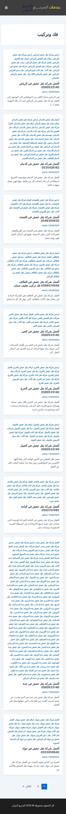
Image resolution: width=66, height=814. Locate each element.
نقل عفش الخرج (46, 383)
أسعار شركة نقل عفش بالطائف (46, 253)
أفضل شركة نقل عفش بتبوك (47, 720)
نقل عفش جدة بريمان (50, 666)
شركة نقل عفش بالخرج (18, 375)
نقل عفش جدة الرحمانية (23, 604)
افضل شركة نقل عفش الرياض (38, 62)
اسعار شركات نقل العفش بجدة (27, 546)
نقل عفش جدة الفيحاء (18, 635)
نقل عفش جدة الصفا (17, 628)
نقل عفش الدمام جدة (44, 139)
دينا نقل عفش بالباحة (50, 485)
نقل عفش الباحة (15, 489)
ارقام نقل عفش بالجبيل (22, 424)
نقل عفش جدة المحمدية (39, 643)
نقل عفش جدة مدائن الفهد (29, 674)
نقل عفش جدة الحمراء (41, 597)
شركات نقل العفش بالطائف (40, 261)
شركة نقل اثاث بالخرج (38, 375)
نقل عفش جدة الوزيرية (41, 663)
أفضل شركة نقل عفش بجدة (47, 542)
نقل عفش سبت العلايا (36, 497)
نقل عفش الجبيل (38, 440)
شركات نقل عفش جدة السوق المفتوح (29, 554)
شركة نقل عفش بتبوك (36, 731)
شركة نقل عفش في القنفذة (25, 208)
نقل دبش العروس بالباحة (33, 489)
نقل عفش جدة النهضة (35, 659)
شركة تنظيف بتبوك (23, 727)
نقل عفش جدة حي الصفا (39, 670)
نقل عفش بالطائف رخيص (36, 272)
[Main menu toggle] (6, 7)
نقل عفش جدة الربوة (34, 600)
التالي (27, 786)
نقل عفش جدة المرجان (18, 643)
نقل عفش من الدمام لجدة (32, 147)
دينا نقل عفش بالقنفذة (41, 204)
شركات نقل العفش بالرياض (39, 66)
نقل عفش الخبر (39, 326)
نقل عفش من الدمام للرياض (36, 154)
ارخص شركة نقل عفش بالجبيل (46, 424)
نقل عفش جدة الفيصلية (49, 639)
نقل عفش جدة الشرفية (28, 624)
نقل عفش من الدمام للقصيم (34, 158)
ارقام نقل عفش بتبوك (25, 720)
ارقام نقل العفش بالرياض (40, 58)
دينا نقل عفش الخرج (29, 371)
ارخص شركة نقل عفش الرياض (46, 55)
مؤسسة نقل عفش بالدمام (41, 135)
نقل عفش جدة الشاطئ (49, 624)
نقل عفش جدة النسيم (23, 655)
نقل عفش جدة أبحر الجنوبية (30, 570)
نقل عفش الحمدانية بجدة (23, 566)
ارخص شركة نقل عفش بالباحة (46, 482)
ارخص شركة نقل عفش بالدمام (25, 119)
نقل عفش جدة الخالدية (21, 597)
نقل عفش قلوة (19, 497)
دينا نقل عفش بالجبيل (24, 428)
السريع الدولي (27, 7)
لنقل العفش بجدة (21, 562)
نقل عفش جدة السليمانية (41, 620)
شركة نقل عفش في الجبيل (41, 436)
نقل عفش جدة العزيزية (49, 632)
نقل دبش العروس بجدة (44, 566)
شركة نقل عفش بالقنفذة (48, 208)
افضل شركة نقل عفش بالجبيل (46, 428)
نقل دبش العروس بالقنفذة (43, 211)
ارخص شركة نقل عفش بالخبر (47, 314)
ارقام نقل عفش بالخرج (23, 367)
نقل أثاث (48, 70)
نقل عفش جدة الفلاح (38, 635)
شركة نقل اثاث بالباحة (31, 485)
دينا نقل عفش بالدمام (29, 127)
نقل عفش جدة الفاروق (29, 632)
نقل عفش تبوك (22, 735)
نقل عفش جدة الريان (43, 612)
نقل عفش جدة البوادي (43, 589)
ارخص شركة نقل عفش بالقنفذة (46, 200)
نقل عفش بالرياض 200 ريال (39, 74)
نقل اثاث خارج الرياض (34, 70)
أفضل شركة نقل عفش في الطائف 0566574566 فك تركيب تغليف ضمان (36, 283)
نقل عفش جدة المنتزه (31, 647)
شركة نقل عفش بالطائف (27, 265)
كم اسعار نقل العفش (16, 731)
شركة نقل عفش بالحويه (49, 265)
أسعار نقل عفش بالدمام (49, 119)
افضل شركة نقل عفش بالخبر (21, 314)
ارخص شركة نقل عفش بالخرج (46, 367)
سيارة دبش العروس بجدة (33, 550)
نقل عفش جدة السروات (32, 616)
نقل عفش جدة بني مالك (29, 666)
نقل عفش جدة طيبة (19, 670)
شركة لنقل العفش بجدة (49, 558)
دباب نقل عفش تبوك (30, 723)
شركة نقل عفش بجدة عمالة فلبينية (44, 562)
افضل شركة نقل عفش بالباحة (20, 482)
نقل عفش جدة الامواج (50, 581)
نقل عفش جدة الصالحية (38, 628)
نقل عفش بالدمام (26, 139)
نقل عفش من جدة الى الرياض (35, 678)
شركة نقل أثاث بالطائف (17, 261)
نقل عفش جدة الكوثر (29, 639)
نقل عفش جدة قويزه (50, 674)
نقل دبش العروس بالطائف (32, 268)
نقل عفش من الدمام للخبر (35, 150)
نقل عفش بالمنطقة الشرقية (35, 143)
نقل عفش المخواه (35, 493)
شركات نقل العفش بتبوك (42, 727)
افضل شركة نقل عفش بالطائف (38, 257)
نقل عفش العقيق (52, 493)
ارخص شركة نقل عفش (25, 542)
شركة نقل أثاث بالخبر (28, 318)
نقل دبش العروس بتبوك (41, 735)
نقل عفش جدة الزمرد (23, 612)
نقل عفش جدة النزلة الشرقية (40, 651)
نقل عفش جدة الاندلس (29, 581)
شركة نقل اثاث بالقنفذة (21, 204)
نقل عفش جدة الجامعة (33, 593)
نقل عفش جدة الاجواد (39, 577)
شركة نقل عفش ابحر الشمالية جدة (23, 558)
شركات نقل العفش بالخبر (48, 318)
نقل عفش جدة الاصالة (19, 577)
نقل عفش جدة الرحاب (44, 604)
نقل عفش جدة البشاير (37, 585)
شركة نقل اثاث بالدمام (36, 131)
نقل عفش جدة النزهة (43, 655)
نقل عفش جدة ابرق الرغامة (31, 573)
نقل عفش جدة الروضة (33, 608)
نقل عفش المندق (19, 493)
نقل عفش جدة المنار (50, 647)
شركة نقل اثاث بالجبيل (33, 432)
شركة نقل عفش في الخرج (48, 379)
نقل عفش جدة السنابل (19, 620)
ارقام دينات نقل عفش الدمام (47, 123)
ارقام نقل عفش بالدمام (24, 123)
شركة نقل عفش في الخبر (37, 322)
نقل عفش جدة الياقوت (20, 663)
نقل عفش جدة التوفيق (22, 589)
